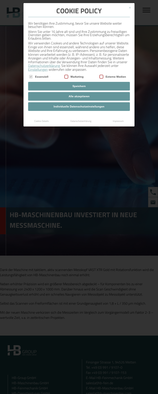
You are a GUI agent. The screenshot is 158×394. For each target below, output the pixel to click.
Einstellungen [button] (38, 69)
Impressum (118, 121)
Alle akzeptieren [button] (79, 96)
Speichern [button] (79, 86)
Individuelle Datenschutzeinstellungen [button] (79, 106)
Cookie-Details (41, 121)
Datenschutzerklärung (44, 65)
